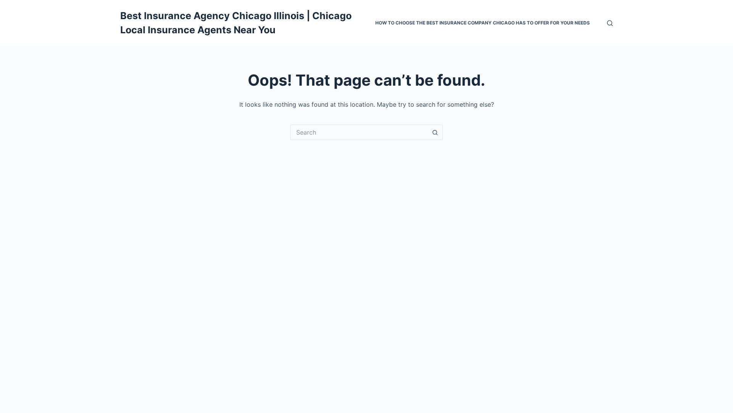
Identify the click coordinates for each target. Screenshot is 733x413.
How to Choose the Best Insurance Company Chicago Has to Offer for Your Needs (482, 23)
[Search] (610, 23)
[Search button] (435, 132)
